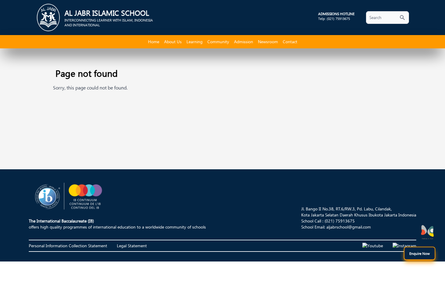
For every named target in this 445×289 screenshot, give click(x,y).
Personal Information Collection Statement (68, 245)
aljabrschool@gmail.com (348, 227)
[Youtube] (372, 246)
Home (153, 41)
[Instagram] (404, 246)
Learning (194, 41)
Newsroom (268, 41)
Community (218, 41)
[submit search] (402, 18)
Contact (290, 41)
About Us (173, 41)
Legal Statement (132, 245)
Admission (243, 41)
